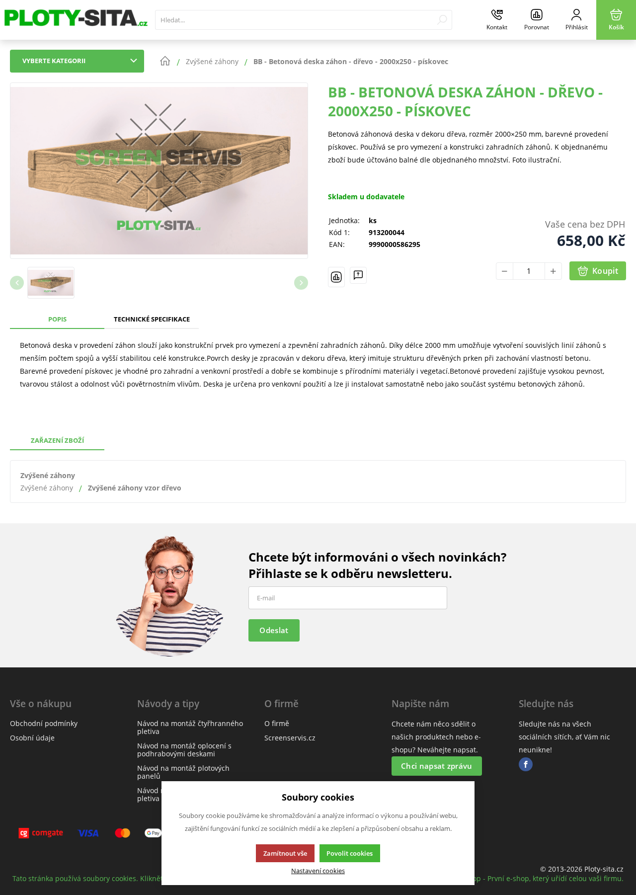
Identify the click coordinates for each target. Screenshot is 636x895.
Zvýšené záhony (47, 475)
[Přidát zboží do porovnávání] (336, 277)
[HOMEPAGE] (165, 61)
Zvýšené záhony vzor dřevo (134, 487)
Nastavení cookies (318, 871)
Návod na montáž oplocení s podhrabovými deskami (184, 749)
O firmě (276, 723)
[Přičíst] (553, 271)
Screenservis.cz (290, 737)
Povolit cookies (349, 853)
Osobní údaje (32, 737)
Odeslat (273, 630)
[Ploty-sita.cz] (75, 20)
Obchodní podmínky (44, 723)
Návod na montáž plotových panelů (183, 772)
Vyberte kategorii (53, 60)
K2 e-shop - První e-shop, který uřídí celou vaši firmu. (536, 878)
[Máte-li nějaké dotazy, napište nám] (358, 277)
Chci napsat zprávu (436, 766)
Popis (57, 319)
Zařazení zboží (57, 440)
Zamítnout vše (285, 853)
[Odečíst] (504, 271)
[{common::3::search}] (442, 20)
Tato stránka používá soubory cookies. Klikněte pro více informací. (121, 878)
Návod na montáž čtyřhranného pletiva (190, 727)
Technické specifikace (152, 319)
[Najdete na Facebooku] (526, 764)
